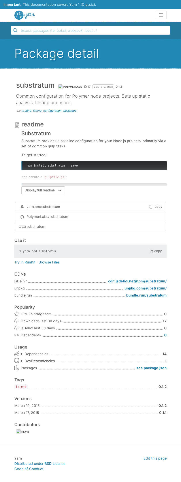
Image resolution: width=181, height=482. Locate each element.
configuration (52, 110)
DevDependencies (40, 361)
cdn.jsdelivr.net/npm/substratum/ (137, 281)
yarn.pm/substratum (43, 206)
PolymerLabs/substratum (47, 216)
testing (26, 110)
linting (37, 110)
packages (69, 110)
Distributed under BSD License (39, 463)
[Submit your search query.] (15, 30)
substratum (35, 226)
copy (158, 206)
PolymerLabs (72, 86)
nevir (25, 431)
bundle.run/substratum (146, 295)
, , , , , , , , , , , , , (34, 354)
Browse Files (49, 262)
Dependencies (36, 354)
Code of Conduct (28, 469)
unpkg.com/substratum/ (145, 288)
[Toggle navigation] (161, 15)
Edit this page (155, 458)
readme (32, 124)
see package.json (151, 368)
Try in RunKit (25, 262)
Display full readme (40, 190)
